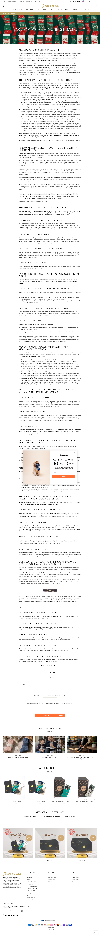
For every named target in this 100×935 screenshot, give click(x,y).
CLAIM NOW (63, 476)
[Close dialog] (75, 453)
